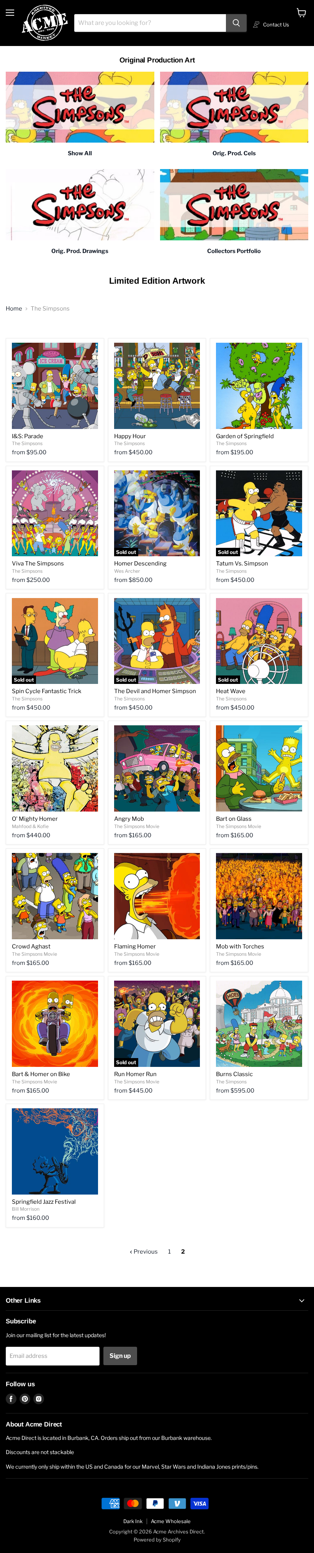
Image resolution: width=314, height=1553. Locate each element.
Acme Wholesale (171, 1521)
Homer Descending (140, 563)
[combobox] (150, 23)
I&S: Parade (27, 436)
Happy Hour (130, 436)
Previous (145, 1251)
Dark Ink (132, 1521)
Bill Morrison (25, 1209)
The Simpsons (27, 443)
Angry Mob (129, 818)
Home (14, 309)
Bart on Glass (234, 818)
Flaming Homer (135, 946)
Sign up (120, 1355)
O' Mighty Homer (35, 818)
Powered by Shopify (157, 1540)
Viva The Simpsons (38, 563)
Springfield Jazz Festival (44, 1201)
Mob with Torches (240, 946)
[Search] (236, 23)
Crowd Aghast (31, 946)
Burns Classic (234, 1074)
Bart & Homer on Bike (41, 1074)
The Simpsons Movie (136, 826)
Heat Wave (230, 691)
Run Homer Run (135, 1074)
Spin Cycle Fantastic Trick (46, 691)
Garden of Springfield (245, 436)
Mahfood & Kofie (30, 826)
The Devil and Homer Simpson (155, 691)
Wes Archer (127, 571)
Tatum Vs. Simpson (242, 563)
